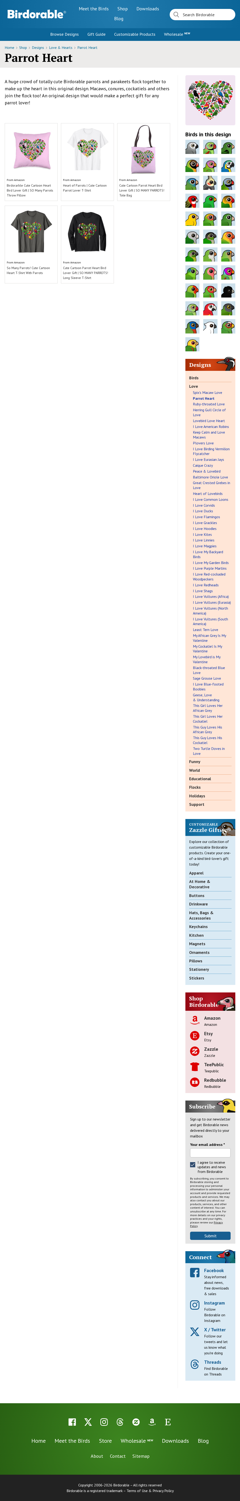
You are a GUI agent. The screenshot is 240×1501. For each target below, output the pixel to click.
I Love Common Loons (210, 499)
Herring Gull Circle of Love (209, 412)
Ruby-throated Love (209, 404)
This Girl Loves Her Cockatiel (208, 719)
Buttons (196, 895)
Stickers (196, 978)
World (194, 770)
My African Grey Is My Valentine (209, 638)
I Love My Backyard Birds (208, 554)
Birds (194, 377)
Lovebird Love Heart (209, 420)
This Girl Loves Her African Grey (208, 708)
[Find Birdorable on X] (88, 1422)
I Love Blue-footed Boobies (208, 686)
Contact (118, 1456)
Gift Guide (96, 34)
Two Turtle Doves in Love (209, 751)
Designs (38, 47)
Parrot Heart (87, 47)
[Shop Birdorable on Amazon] (152, 1422)
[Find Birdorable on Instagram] (104, 1422)
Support (196, 804)
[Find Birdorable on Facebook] (72, 1422)
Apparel (196, 873)
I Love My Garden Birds (211, 562)
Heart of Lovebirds (208, 493)
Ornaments (199, 952)
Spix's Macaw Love (207, 392)
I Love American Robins (211, 426)
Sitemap (141, 1456)
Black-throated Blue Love (209, 670)
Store (105, 1440)
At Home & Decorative (199, 884)
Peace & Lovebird (207, 471)
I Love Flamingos (206, 516)
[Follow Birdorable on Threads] (120, 1422)
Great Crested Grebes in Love (211, 485)
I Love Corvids (204, 505)
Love (193, 386)
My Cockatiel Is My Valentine (207, 649)
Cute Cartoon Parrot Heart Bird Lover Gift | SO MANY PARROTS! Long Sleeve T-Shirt (85, 273)
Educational (200, 778)
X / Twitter (215, 1330)
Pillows (195, 961)
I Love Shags (203, 590)
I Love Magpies (205, 546)
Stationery (199, 969)
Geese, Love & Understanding (206, 697)
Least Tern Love (205, 629)
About (97, 1456)
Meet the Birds (94, 9)
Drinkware (198, 904)
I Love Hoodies (205, 528)
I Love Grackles (205, 522)
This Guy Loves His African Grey (207, 729)
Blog (119, 19)
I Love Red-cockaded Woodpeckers (209, 576)
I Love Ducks (203, 511)
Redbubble (215, 1080)
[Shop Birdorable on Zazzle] (136, 1422)
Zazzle (211, 1049)
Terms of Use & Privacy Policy (150, 1490)
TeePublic (214, 1065)
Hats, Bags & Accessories (201, 915)
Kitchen (196, 935)
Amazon (19, 180)
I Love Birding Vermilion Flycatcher (211, 451)
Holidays (197, 796)
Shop (122, 9)
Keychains (198, 926)
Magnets (197, 943)
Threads (212, 1362)
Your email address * (207, 1144)
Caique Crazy (203, 465)
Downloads (147, 9)
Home (10, 47)
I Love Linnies (203, 540)
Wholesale (177, 34)
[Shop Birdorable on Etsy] (168, 1422)
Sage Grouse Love (207, 678)
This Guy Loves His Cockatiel (207, 740)
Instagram (214, 1303)
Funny (194, 761)
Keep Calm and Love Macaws (209, 434)
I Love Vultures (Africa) (211, 596)
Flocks (195, 787)
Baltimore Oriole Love (210, 477)
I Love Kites (202, 534)
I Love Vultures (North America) (210, 610)
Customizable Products (134, 34)
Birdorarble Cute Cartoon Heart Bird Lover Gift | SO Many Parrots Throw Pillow (30, 190)
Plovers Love (203, 443)
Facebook (214, 1270)
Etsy (208, 1034)
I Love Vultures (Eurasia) (212, 602)
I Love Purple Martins (210, 568)
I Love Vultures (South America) (210, 621)
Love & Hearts (61, 47)
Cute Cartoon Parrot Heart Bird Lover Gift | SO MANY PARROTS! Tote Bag (141, 190)
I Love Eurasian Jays (208, 459)
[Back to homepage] (37, 14)
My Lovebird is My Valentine (206, 659)
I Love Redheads (206, 585)
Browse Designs (64, 34)
